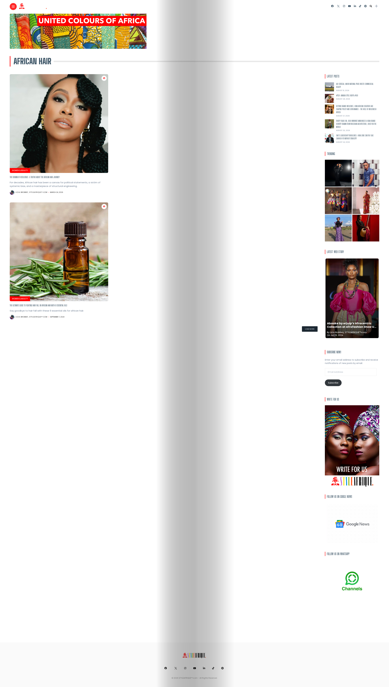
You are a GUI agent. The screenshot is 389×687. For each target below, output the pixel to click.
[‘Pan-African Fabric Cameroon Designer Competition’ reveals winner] (338, 200)
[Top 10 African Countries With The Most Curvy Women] (338, 173)
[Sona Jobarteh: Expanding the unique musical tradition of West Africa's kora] (365, 228)
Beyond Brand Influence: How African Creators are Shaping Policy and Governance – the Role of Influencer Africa (356, 109)
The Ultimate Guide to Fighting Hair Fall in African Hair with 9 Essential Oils (38, 305)
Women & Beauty (20, 170)
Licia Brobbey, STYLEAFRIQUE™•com (31, 192)
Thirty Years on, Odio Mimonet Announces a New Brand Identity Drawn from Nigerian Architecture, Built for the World (356, 124)
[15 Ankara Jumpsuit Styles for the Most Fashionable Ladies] (365, 200)
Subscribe (333, 382)
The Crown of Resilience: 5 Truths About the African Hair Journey (35, 177)
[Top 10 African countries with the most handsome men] (365, 173)
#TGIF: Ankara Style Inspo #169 (347, 95)
